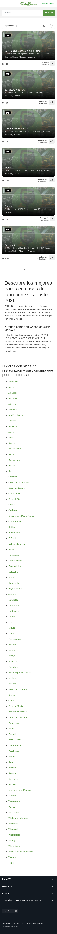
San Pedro (13, 779)
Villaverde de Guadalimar (20, 851)
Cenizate (12, 510)
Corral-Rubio (14, 521)
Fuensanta (13, 555)
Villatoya (12, 840)
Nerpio (11, 695)
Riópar (11, 762)
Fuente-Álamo (15, 560)
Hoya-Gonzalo (15, 588)
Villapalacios (14, 829)
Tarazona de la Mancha (19, 790)
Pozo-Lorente (14, 745)
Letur (10, 622)
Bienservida (14, 460)
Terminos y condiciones (12, 923)
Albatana (12, 398)
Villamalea (13, 823)
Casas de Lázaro (16, 488)
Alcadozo (12, 409)
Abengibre (13, 381)
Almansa (12, 426)
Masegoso (13, 650)
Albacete (12, 393)
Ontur (11, 700)
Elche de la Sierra (16, 544)
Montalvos (13, 667)
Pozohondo (13, 751)
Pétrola (11, 728)
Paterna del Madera (18, 711)
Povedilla (12, 734)
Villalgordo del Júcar (18, 818)
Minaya (11, 656)
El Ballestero (14, 532)
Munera (12, 684)
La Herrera (13, 605)
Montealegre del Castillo (20, 672)
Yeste (11, 863)
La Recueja (13, 611)
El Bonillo (12, 538)
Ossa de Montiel (16, 706)
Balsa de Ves (14, 448)
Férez (11, 549)
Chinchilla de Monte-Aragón (21, 516)
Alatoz (11, 387)
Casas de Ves (15, 493)
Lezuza (11, 628)
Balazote (12, 443)
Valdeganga (14, 801)
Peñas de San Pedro (18, 717)
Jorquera (12, 594)
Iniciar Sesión (48, 3)
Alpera (11, 432)
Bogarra (12, 465)
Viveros (12, 857)
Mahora (12, 644)
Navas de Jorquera (17, 689)
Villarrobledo (14, 835)
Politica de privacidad (36, 923)
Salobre (12, 773)
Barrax (11, 454)
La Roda (12, 616)
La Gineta (13, 600)
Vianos (11, 807)
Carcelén (12, 476)
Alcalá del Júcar (16, 415)
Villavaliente (14, 846)
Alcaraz (12, 421)
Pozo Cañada (14, 739)
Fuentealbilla (14, 566)
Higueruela (13, 583)
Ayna (10, 437)
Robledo (12, 767)
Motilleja (12, 678)
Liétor (11, 633)
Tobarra (12, 795)
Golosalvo (13, 572)
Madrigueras (14, 639)
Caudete (12, 504)
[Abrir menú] (3, 3)
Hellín (11, 577)
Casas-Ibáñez (15, 499)
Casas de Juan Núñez (19, 482)
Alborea (12, 404)
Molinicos (12, 661)
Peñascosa (13, 723)
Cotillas (11, 527)
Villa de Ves (13, 812)
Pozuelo (12, 756)
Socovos (12, 784)
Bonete (11, 471)
